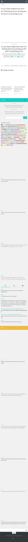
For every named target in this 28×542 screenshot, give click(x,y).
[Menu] (26, 1)
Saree (2, 294)
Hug (4, 135)
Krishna (2, 457)
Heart (2, 489)
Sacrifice (7, 142)
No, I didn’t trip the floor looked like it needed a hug (11, 321)
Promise (2, 140)
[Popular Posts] (14, 285)
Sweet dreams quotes (22, 65)
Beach (24, 124)
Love (2, 178)
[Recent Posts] (5, 285)
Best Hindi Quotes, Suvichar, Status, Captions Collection (12, 308)
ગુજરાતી (4, 124)
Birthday (2, 128)
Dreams (2, 4)
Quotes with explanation (20, 140)
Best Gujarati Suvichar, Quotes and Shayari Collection (11, 314)
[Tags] (22, 285)
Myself (2, 243)
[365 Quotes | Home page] (2, 2)
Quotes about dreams (14, 65)
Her (25, 134)
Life (1, 210)
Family (22, 131)
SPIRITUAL (3, 143)
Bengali (2, 299)
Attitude (20, 124)
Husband (7, 135)
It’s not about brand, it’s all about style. (9, 296)
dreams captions (7, 65)
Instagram (21, 135)
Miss (24, 137)
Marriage (21, 137)
